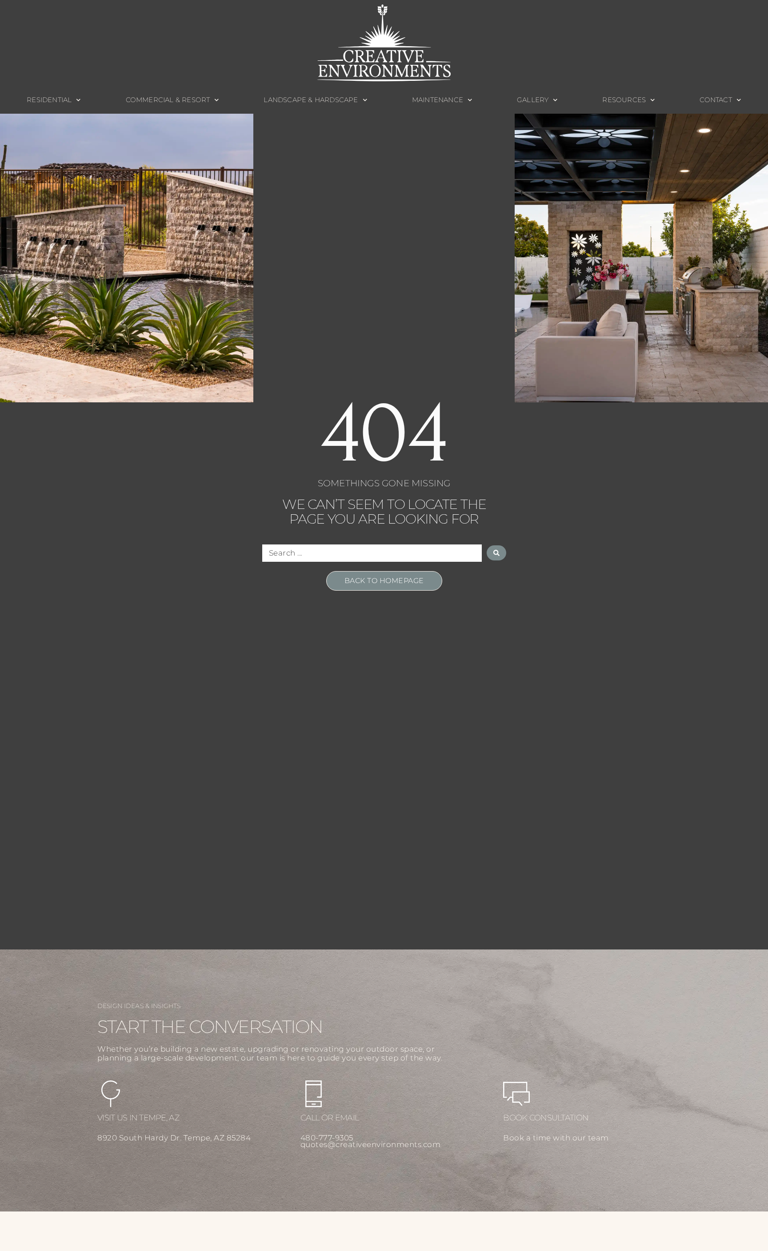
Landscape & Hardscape (311, 99)
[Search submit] (496, 552)
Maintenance (437, 99)
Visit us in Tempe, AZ (138, 1118)
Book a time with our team (556, 1137)
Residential (49, 99)
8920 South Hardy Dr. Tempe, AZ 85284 (174, 1137)
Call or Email (329, 1118)
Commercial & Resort (168, 99)
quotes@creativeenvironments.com (370, 1144)
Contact (716, 99)
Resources (624, 99)
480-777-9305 (326, 1137)
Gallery (532, 99)
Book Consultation (545, 1118)
